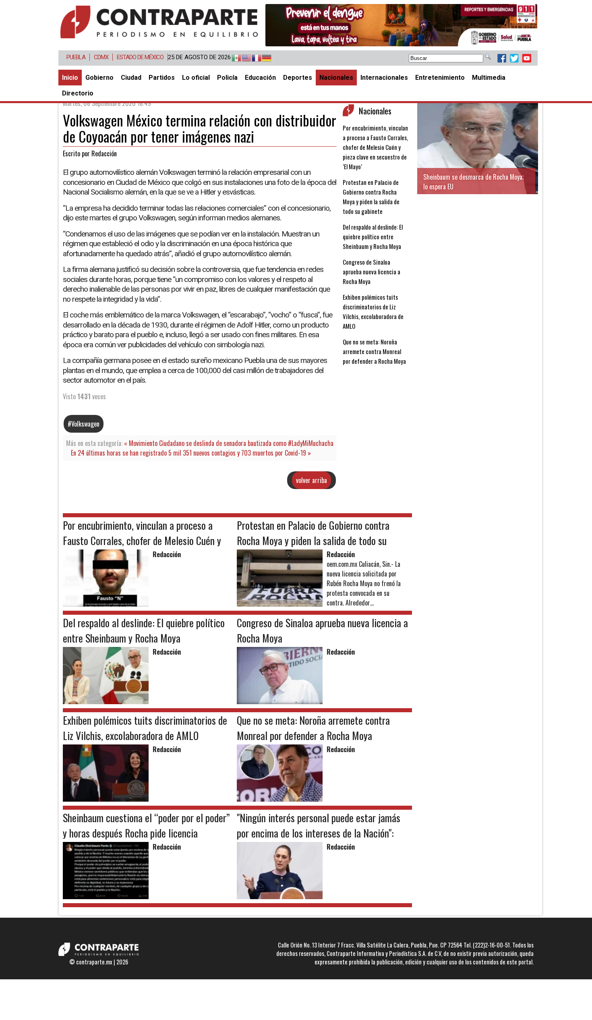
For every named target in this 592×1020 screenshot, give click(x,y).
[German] (263, 58)
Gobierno (99, 77)
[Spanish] (233, 58)
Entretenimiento (440, 77)
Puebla (75, 57)
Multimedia (488, 77)
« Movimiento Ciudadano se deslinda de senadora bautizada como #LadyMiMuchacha (228, 443)
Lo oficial (196, 77)
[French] (253, 58)
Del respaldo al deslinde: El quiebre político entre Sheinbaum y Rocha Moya (373, 236)
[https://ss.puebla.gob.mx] (401, 25)
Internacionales (384, 77)
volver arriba (311, 480)
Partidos (162, 77)
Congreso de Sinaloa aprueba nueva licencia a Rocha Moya (371, 271)
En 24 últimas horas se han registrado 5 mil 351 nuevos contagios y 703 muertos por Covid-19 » (191, 453)
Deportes (297, 77)
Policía (227, 77)
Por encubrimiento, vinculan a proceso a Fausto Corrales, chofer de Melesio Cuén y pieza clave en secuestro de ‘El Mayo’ (375, 147)
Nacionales (336, 77)
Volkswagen (85, 424)
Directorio (77, 93)
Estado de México (140, 57)
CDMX (101, 57)
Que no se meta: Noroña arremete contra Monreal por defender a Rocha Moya (374, 351)
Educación (260, 77)
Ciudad (131, 77)
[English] (243, 58)
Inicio (70, 77)
